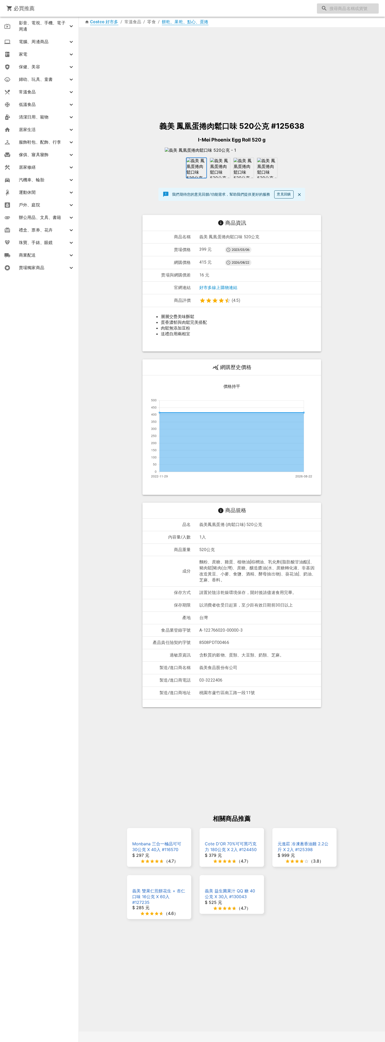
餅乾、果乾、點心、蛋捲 (185, 21)
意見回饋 (284, 194)
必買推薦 (24, 8)
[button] (39, 26)
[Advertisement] (232, 71)
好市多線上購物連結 (218, 287)
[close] (299, 194)
